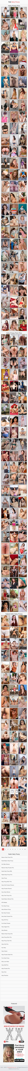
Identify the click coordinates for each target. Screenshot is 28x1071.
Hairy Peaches (5, 975)
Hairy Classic (4, 951)
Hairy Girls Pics (5, 944)
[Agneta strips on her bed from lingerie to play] (5, 363)
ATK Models (4, 902)
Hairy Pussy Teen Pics (7, 940)
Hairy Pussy (4, 878)
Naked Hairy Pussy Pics (7, 874)
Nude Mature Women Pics (7, 899)
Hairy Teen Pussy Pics (7, 895)
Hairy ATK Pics (5, 919)
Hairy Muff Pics (5, 965)
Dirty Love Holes (5, 961)
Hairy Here (4, 972)
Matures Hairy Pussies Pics (8, 867)
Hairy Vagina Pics (5, 926)
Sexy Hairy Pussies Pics (7, 916)
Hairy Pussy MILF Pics (7, 881)
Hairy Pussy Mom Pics (7, 937)
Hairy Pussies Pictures (7, 888)
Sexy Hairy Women (6, 892)
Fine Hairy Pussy (5, 905)
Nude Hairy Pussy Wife (7, 871)
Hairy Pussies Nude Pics (7, 954)
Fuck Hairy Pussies (6, 923)
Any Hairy (4, 947)
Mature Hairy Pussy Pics (7, 857)
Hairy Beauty (4, 930)
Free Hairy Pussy (5, 958)
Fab (14, 2)
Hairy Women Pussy (6, 909)
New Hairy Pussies (6, 912)
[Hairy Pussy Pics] (14, 978)
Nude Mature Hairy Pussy (7, 860)
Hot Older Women (6, 864)
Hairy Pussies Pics (6, 968)
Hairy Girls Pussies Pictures (8, 885)
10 (25, 849)
